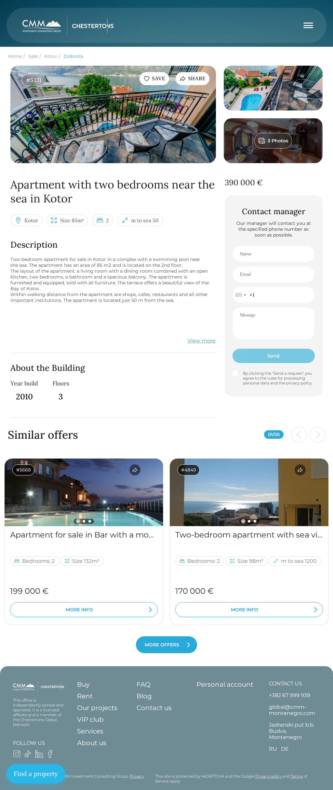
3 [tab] (89, 521)
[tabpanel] (84, 492)
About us (91, 743)
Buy (83, 684)
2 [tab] (84, 521)
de (285, 749)
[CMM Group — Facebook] (50, 756)
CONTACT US (285, 683)
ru (273, 749)
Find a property (36, 774)
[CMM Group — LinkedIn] (39, 756)
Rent (85, 696)
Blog (144, 696)
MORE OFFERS (162, 645)
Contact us (154, 708)
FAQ (144, 684)
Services (90, 731)
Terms (297, 776)
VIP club (90, 719)
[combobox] (240, 295)
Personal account (224, 684)
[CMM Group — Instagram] (17, 756)
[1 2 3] (84, 492)
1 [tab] (78, 521)
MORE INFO (79, 610)
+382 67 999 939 (289, 695)
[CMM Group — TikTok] (28, 756)
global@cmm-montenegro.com (292, 710)
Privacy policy (268, 776)
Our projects (97, 708)
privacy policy (299, 383)
